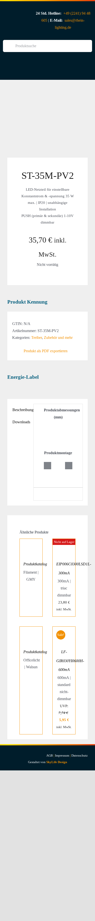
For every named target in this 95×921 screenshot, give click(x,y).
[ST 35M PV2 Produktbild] (47, 118)
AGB (49, 755)
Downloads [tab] (21, 422)
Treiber (36, 337)
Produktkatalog (35, 564)
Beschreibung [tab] (21, 410)
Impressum (62, 755)
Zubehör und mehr (58, 337)
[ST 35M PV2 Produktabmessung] (58, 427)
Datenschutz (79, 755)
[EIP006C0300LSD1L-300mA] (64, 542)
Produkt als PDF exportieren (45, 351)
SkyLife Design (56, 762)
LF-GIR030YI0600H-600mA (70, 661)
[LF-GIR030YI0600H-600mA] (64, 630)
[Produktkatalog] (31, 542)
